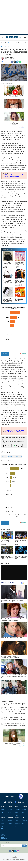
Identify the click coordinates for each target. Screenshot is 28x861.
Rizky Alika (10, 57)
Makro (9, 808)
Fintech (16, 811)
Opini (16, 822)
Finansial (10, 806)
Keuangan (10, 809)
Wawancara (17, 823)
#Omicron (4, 456)
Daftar (24, 845)
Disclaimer (24, 856)
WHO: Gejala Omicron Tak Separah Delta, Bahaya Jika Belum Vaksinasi (15, 175)
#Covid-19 (10, 456)
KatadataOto (4, 838)
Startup (16, 812)
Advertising (16, 854)
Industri (15, 42)
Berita (5, 46)
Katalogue (24, 822)
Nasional (10, 42)
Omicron (19, 131)
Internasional (21, 42)
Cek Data (10, 823)
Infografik (10, 820)
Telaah (16, 820)
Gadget (16, 813)
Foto (23, 823)
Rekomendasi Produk (7, 249)
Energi (2, 812)
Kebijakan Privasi (17, 856)
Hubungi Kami (14, 857)
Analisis (9, 822)
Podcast (23, 825)
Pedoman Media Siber (7, 856)
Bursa (9, 811)
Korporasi (10, 812)
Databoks (3, 835)
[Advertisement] (14, 776)
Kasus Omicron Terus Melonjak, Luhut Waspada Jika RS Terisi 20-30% (14, 431)
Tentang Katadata (9, 854)
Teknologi (17, 815)
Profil (23, 811)
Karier (21, 854)
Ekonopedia (24, 806)
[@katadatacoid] (18, 851)
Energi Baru (3, 820)
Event (2, 837)
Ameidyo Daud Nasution (10, 452)
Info (2, 828)
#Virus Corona (18, 456)
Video (23, 817)
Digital (16, 806)
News (23, 819)
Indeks (2, 830)
